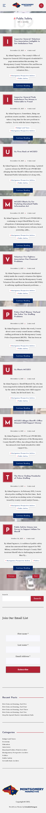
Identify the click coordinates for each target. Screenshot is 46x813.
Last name (23, 645)
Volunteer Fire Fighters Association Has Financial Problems (25, 259)
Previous (11, 576)
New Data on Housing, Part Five (14, 704)
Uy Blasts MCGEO (22, 370)
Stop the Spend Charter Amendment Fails (17, 715)
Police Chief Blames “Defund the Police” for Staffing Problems (27, 314)
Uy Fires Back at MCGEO (25, 152)
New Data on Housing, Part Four (14, 707)
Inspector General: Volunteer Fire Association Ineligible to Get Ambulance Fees (27, 41)
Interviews (6, 747)
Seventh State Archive (10, 761)
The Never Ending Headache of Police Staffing (27, 477)
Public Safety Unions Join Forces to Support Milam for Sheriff (27, 529)
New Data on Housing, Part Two (14, 712)
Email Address (23, 656)
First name (23, 634)
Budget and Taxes (23, 128)
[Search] (41, 5)
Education (6, 744)
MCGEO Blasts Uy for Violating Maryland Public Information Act (26, 204)
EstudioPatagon (31, 807)
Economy (6, 742)
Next (36, 576)
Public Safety (23, 78)
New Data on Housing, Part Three (15, 709)
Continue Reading (23, 85)
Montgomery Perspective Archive (23, 75)
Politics (36, 560)
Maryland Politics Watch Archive (14, 750)
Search (5, 595)
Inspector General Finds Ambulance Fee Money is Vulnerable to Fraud (25, 99)
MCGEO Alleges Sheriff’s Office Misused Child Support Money (28, 422)
